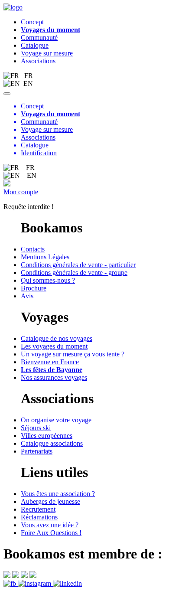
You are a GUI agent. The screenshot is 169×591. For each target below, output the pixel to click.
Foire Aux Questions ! (51, 532)
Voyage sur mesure (47, 53)
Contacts (33, 249)
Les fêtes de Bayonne (51, 369)
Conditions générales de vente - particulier (78, 264)
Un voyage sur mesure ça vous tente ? (72, 354)
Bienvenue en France (50, 362)
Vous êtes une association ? (58, 493)
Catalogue (35, 45)
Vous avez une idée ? (49, 525)
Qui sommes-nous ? (48, 280)
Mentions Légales (45, 257)
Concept (32, 22)
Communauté (39, 37)
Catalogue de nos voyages (56, 338)
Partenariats (36, 451)
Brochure (33, 288)
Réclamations (39, 517)
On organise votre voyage (56, 420)
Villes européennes (46, 435)
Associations (38, 61)
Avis (27, 296)
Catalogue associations (52, 443)
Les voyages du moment (54, 346)
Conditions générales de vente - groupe (74, 272)
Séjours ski (36, 427)
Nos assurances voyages (54, 377)
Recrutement (38, 509)
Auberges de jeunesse (50, 501)
